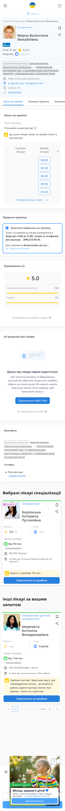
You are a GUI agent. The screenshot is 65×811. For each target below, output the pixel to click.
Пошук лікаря (19, 21)
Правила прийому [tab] (38, 101)
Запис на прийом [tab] (13, 101)
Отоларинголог (24, 27)
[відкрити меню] (60, 5)
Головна (7, 21)
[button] (59, 34)
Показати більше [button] (20, 248)
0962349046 (14, 92)
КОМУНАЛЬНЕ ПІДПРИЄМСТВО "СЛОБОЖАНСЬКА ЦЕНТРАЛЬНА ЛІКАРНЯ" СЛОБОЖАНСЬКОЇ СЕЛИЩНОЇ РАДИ (30, 70)
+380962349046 (17, 476)
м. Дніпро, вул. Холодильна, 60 (25, 83)
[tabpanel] (32, 297)
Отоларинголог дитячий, (36, 615)
